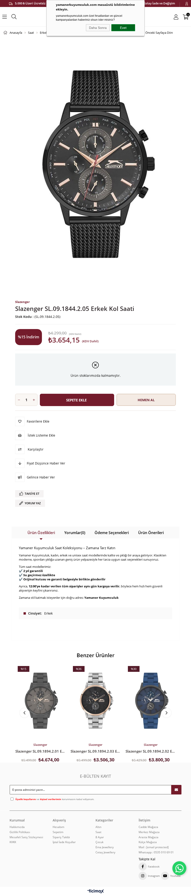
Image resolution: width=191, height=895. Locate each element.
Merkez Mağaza (149, 832)
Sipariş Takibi (61, 837)
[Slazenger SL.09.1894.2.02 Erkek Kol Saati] (151, 700)
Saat (98, 832)
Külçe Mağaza (148, 842)
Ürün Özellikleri (41, 532)
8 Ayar (100, 837)
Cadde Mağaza (148, 827)
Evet (123, 28)
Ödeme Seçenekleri (112, 532)
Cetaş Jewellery (105, 852)
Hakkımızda (17, 827)
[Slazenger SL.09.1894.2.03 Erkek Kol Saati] (96, 700)
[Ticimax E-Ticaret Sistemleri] (95, 891)
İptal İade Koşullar (64, 842)
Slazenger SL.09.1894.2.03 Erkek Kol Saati (96, 751)
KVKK (13, 842)
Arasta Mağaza (148, 837)
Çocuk (99, 842)
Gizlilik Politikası (20, 832)
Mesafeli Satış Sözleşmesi (26, 837)
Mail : (154, 847)
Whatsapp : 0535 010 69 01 (156, 852)
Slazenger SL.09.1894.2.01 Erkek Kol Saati (40, 751)
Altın (98, 827)
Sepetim (58, 832)
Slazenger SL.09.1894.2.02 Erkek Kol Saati (151, 751)
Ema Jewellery (105, 847)
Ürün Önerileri (151, 532)
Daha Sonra (98, 28)
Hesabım (58, 827)
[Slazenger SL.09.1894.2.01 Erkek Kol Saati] (40, 700)
